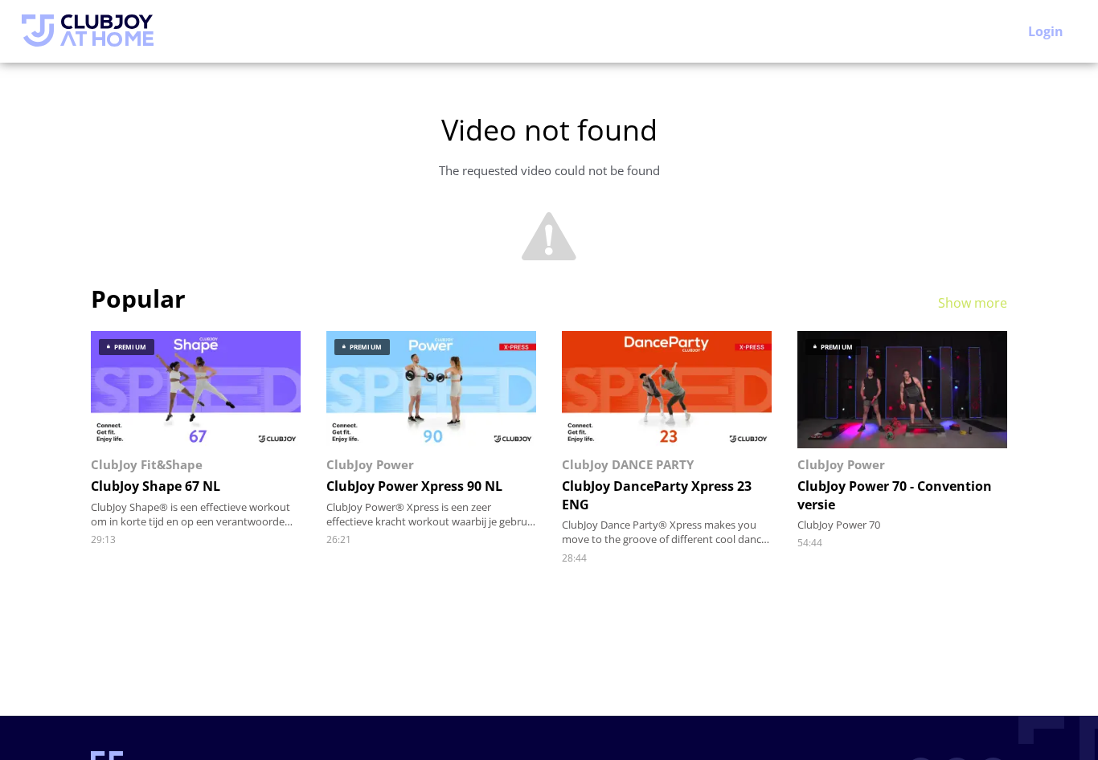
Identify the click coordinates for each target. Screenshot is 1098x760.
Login (1045, 31)
